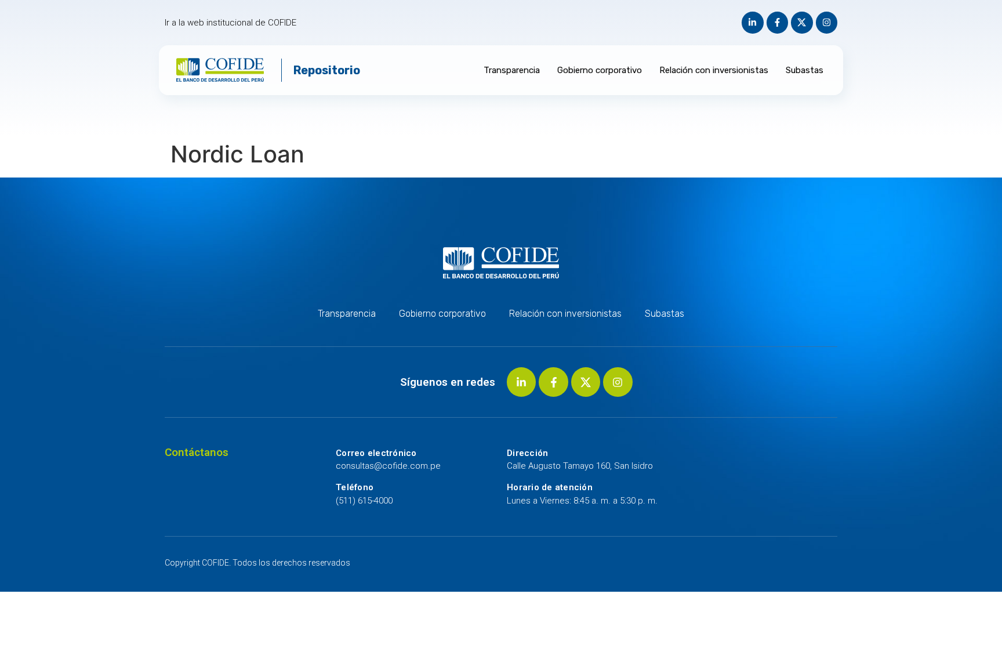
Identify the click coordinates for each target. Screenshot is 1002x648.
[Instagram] (827, 23)
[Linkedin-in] (753, 23)
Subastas (804, 70)
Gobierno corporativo (599, 70)
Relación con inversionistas (713, 70)
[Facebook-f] (778, 23)
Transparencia (512, 70)
